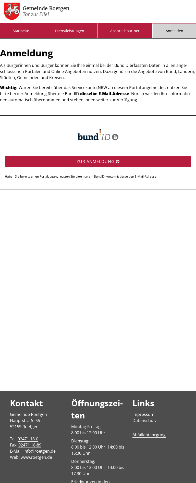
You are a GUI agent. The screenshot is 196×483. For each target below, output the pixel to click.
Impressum (143, 414)
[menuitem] (21, 30)
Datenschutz (144, 420)
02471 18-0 (28, 439)
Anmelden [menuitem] (174, 30)
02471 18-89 (29, 445)
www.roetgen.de (36, 457)
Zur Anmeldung (96, 161)
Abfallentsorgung (149, 435)
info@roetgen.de (39, 451)
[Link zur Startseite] (36, 11)
